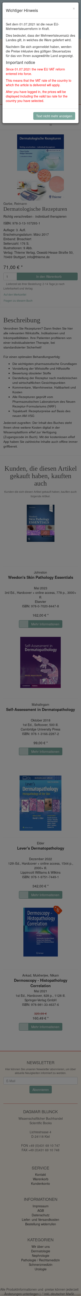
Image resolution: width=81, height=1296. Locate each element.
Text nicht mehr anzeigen (54, 116)
